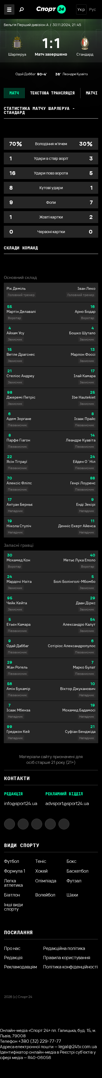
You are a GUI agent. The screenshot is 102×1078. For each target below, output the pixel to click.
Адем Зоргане (19, 419)
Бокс (71, 861)
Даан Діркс (85, 603)
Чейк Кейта (17, 603)
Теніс (40, 861)
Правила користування (66, 957)
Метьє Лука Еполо (79, 560)
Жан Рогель (17, 667)
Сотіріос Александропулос (71, 646)
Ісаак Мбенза (18, 710)
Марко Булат (84, 667)
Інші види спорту (13, 906)
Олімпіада (45, 881)
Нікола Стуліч (19, 526)
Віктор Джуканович (77, 689)
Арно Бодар (85, 311)
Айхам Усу (15, 333)
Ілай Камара (84, 376)
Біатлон (12, 895)
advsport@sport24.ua (67, 803)
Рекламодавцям (20, 967)
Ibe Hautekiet (83, 397)
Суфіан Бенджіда (80, 731)
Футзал (74, 881)
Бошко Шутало (82, 333)
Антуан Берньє (20, 504)
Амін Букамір (18, 689)
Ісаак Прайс (84, 419)
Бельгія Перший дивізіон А (26, 24)
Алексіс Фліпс (19, 483)
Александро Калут (79, 624)
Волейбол (45, 895)
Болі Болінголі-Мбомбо (74, 581)
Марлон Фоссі (83, 354)
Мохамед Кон (18, 560)
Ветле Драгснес (21, 354)
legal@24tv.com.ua (77, 1047)
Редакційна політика (64, 948)
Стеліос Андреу (20, 376)
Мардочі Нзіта (19, 581)
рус (92, 9)
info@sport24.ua (20, 803)
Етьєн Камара (18, 624)
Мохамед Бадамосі (78, 710)
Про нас (12, 948)
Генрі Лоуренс (82, 483)
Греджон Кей (18, 731)
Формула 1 (14, 871)
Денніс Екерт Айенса (76, 526)
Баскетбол (77, 871)
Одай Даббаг (18, 646)
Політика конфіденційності (70, 967)
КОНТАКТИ (17, 778)
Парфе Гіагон (18, 440)
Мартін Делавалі (21, 311)
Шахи (72, 895)
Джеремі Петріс (21, 397)
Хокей (41, 871)
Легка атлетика (13, 883)
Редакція (13, 957)
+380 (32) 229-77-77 (39, 1041)
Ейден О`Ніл (84, 461)
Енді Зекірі (85, 504)
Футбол (11, 861)
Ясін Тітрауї (17, 461)
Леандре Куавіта (80, 440)
